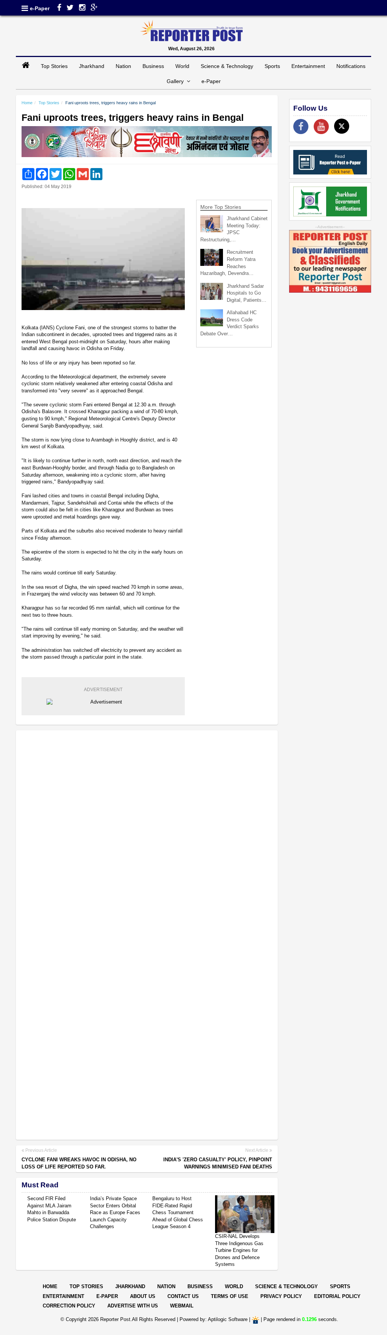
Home (27, 102)
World (182, 66)
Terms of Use (229, 1296)
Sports (272, 66)
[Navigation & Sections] (25, 8)
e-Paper (40, 8)
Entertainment (308, 66)
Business (153, 66)
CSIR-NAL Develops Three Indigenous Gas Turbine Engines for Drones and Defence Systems (239, 1250)
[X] (341, 126)
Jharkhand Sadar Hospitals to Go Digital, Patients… (246, 293)
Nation (123, 66)
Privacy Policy (281, 1296)
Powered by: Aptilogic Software (214, 1319)
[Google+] (94, 8)
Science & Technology (227, 66)
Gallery (177, 81)
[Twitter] (70, 8)
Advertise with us (132, 1306)
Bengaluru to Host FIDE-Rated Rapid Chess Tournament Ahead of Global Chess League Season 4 (177, 1212)
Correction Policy (69, 1306)
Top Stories (54, 66)
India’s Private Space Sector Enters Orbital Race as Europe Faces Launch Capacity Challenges (115, 1212)
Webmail (182, 1306)
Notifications (350, 66)
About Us (142, 1296)
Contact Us (183, 1296)
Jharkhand (91, 66)
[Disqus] (147, 833)
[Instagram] (82, 8)
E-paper (107, 1296)
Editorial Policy (337, 1296)
